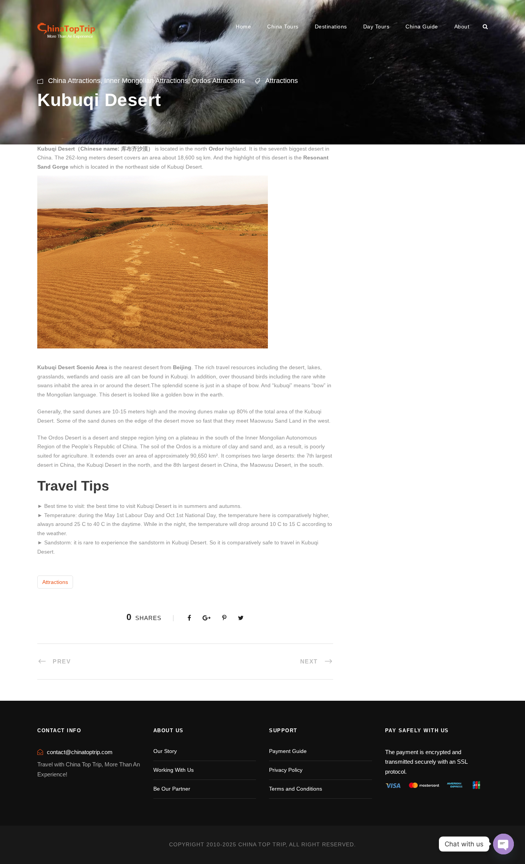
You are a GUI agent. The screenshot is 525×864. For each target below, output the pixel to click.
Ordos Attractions (218, 81)
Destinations (331, 26)
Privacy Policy (285, 770)
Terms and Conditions (295, 789)
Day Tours (376, 26)
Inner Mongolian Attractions (146, 81)
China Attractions (74, 81)
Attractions (281, 81)
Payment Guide (288, 751)
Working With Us (173, 770)
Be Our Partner (171, 789)
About (462, 26)
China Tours (283, 26)
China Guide (421, 26)
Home (243, 26)
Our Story (165, 751)
